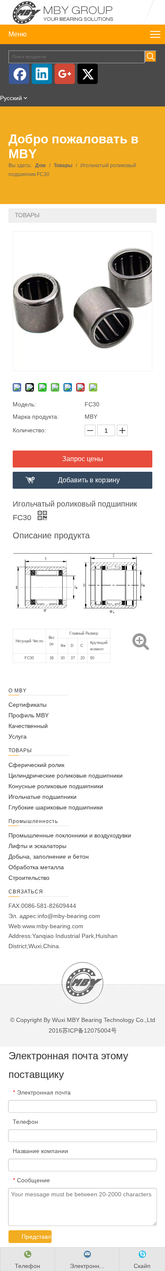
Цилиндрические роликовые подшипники (65, 775)
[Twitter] (87, 74)
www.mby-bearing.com (52, 926)
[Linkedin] (42, 74)
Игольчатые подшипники (42, 796)
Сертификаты (27, 704)
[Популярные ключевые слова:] (151, 56)
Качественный (28, 725)
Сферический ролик (36, 764)
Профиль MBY (28, 715)
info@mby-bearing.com (69, 916)
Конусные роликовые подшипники (55, 786)
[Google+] (65, 74)
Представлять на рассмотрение (37, 1236)
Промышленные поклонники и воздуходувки (69, 835)
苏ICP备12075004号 (89, 1030)
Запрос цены (82, 458)
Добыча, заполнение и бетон (48, 856)
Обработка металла (36, 867)
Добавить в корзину (89, 480)
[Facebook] (19, 74)
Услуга (17, 736)
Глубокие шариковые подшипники (55, 807)
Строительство (29, 877)
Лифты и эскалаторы (37, 846)
